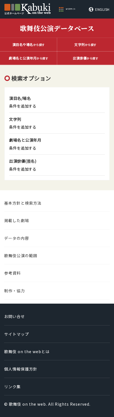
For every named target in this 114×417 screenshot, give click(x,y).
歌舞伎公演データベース (57, 28)
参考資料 (12, 273)
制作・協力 (14, 290)
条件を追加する (22, 106)
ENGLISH (102, 9)
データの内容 (16, 238)
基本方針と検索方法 (23, 203)
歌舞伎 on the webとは (27, 351)
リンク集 (12, 386)
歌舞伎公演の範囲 (20, 255)
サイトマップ (16, 334)
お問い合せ (14, 316)
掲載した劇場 (16, 220)
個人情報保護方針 (20, 369)
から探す (28, 44)
